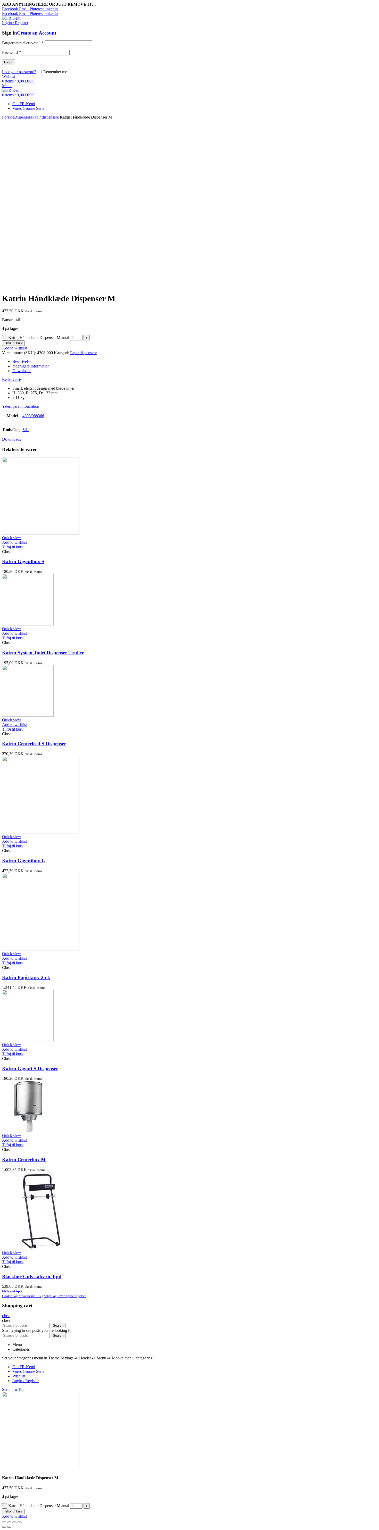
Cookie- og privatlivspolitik (22, 1296)
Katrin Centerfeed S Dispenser (34, 743)
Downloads (21, 371)
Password (11, 52)
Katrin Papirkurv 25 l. (26, 977)
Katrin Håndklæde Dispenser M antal (38, 337)
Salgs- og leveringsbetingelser (65, 1296)
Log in (8, 62)
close (6, 1316)
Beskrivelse (21, 361)
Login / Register (25, 1380)
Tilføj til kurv (13, 343)
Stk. (25, 430)
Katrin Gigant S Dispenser (30, 1068)
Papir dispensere (45, 117)
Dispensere (23, 117)
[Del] (9, 1522)
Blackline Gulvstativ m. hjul (31, 1276)
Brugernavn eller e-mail (23, 43)
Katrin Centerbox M (24, 1159)
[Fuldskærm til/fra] (14, 1522)
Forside (8, 117)
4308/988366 (33, 416)
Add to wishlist (14, 348)
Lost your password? (19, 72)
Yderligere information (31, 366)
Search (58, 1325)
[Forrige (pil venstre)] (4, 1527)
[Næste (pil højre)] (9, 1527)
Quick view (11, 538)
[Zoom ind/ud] (20, 1522)
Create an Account (36, 33)
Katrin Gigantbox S (23, 561)
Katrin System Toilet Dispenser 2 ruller (43, 652)
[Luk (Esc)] (4, 1522)
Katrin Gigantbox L (23, 860)
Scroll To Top (13, 1389)
